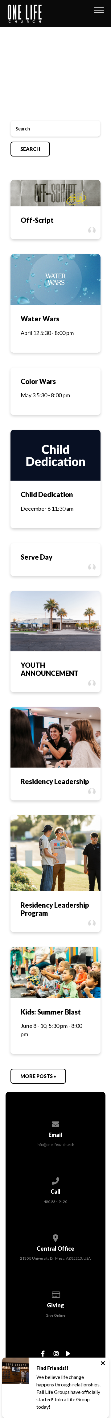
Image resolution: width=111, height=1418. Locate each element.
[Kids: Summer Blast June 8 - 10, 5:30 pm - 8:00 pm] (55, 972)
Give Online (55, 1315)
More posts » (38, 1076)
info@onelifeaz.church (55, 1144)
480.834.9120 (55, 1201)
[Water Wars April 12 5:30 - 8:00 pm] (55, 279)
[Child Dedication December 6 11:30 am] (55, 455)
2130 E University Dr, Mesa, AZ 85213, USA (55, 1258)
